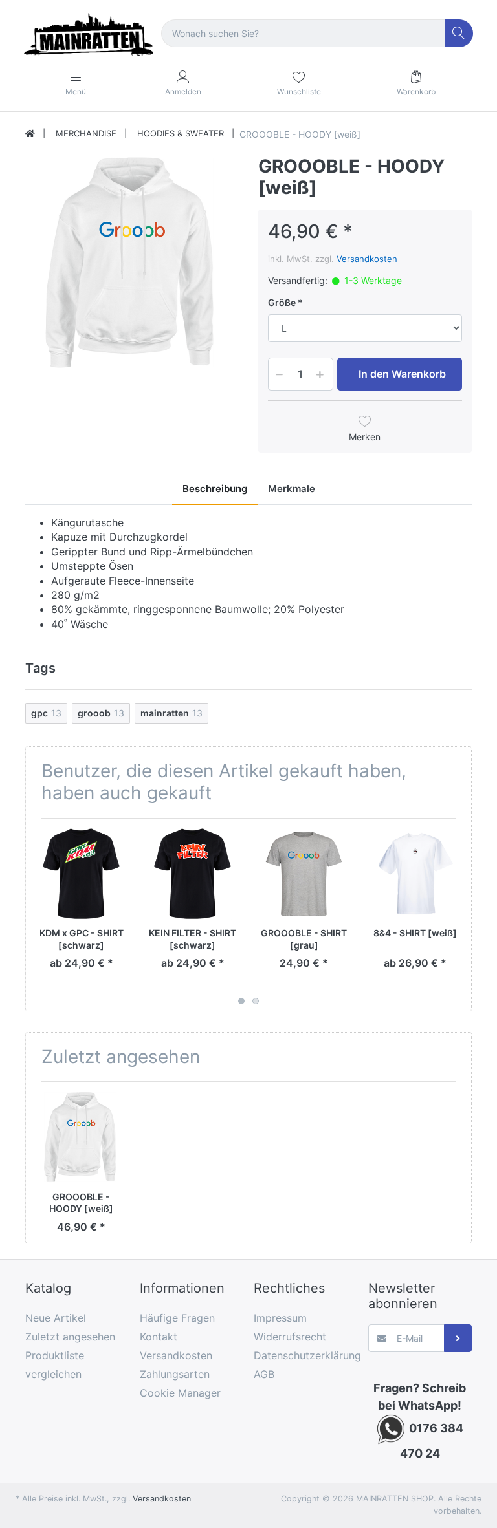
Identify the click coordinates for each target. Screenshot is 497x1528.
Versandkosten (367, 258)
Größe (282, 302)
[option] (132, 262)
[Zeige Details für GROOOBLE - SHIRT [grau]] (303, 874)
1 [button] (241, 1001)
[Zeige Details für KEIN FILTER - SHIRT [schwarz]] (192, 874)
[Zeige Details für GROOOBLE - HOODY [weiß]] (81, 1137)
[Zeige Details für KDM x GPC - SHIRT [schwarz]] (81, 874)
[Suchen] (459, 33)
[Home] (30, 133)
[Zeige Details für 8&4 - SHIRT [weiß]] (415, 874)
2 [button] (255, 1001)
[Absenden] (458, 1338)
